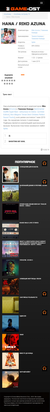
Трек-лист (7, 94)
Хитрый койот (25, 372)
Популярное (25, 162)
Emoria (12, 109)
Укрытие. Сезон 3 (26, 260)
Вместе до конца (26, 353)
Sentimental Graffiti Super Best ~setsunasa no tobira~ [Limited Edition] (23, 112)
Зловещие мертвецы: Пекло (30, 279)
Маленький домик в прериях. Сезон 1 (33, 186)
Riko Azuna (36, 30)
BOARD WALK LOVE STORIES (29, 223)
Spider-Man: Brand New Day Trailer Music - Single (33, 204)
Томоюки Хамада (38, 38)
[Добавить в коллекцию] (5, 30)
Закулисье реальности (28, 297)
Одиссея (23, 316)
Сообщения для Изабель (29, 167)
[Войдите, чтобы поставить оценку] (2, 80)
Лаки (21, 334)
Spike (33, 42)
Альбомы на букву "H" (22, 14)
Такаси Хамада (37, 36)
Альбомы (7, 14)
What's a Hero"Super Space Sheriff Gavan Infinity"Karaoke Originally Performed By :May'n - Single (33, 243)
